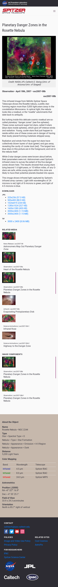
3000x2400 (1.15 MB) (18, 211)
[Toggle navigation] (54, 11)
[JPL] (33, 566)
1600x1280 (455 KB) (17, 208)
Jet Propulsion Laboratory (17, 2)
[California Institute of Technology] (15, 577)
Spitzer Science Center (14, 557)
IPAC (6, 553)
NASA (5, 3)
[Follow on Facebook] (6, 531)
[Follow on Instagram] (22, 531)
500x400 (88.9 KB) (16, 200)
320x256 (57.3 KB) (16, 197)
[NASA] (13, 566)
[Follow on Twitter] (11, 531)
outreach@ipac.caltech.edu (17, 527)
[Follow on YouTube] (17, 531)
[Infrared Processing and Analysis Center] (32, 577)
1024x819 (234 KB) (17, 203)
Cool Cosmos (41, 541)
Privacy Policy (10, 544)
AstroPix (39, 544)
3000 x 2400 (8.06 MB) (18, 221)
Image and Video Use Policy (17, 541)
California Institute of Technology (17, 4)
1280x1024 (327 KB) (17, 205)
